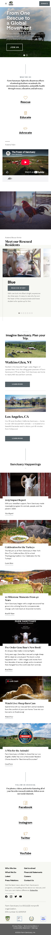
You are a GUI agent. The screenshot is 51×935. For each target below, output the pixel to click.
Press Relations (11, 880)
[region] (25, 32)
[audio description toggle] (7, 178)
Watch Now (9, 716)
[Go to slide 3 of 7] (23, 313)
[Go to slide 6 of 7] (29, 313)
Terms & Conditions (30, 926)
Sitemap (35, 928)
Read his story (18, 288)
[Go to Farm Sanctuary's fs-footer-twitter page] (16, 896)
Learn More (17, 384)
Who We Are (10, 868)
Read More (9, 669)
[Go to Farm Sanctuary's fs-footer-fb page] (6, 896)
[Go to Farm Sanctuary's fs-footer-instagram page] (11, 896)
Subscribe (34, 890)
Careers (27, 876)
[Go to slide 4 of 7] (25, 313)
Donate (44, 3)
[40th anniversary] (11, 3)
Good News (9, 764)
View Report (9, 513)
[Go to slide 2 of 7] (21, 313)
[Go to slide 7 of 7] (31, 313)
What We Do (10, 872)
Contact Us (29, 880)
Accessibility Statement (21, 928)
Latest (7, 876)
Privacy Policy (17, 926)
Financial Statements (33, 872)
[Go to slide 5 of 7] (27, 313)
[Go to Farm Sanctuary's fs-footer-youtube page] (20, 896)
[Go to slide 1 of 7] (19, 313)
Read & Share (9, 613)
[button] (24, 55)
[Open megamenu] (6, 3)
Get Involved (29, 868)
